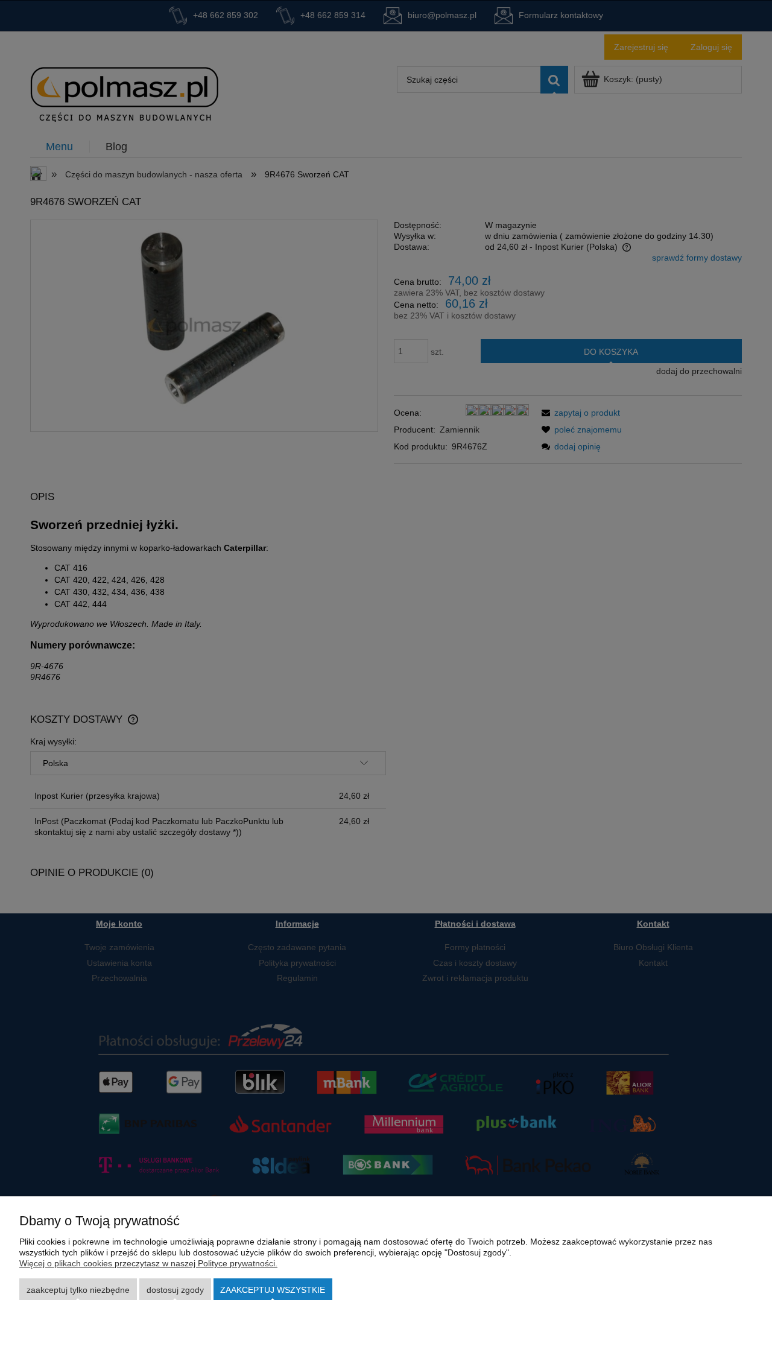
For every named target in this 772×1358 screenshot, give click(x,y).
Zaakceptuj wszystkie (272, 1290)
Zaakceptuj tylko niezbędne (78, 1290)
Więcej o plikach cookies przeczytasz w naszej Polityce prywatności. (148, 1263)
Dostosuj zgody (175, 1290)
